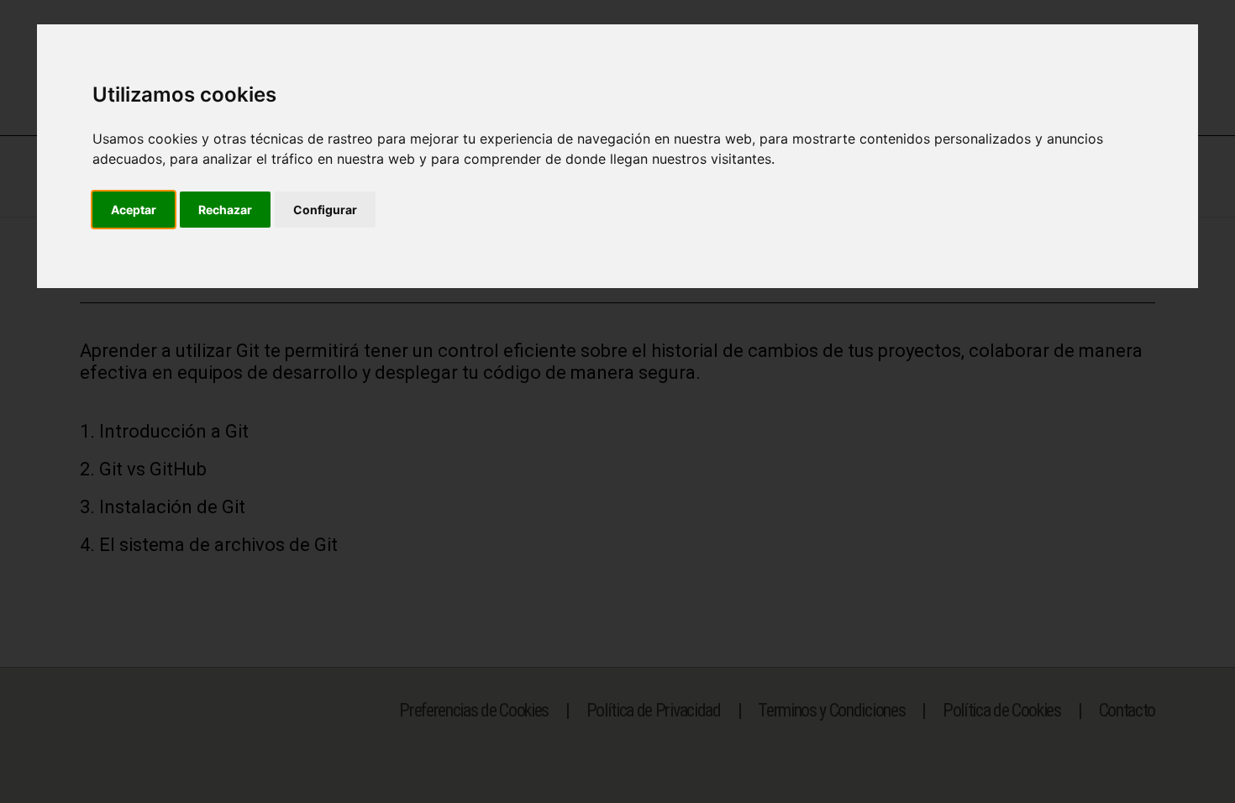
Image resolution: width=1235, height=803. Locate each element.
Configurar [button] (325, 209)
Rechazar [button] (225, 209)
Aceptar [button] (133, 209)
